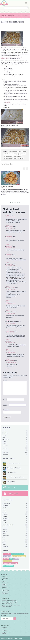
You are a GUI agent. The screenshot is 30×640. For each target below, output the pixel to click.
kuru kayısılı (20, 158)
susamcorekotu (9, 311)
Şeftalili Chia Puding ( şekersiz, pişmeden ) (15, 477)
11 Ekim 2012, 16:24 (10, 352)
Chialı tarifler (15, 433)
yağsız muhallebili (8, 158)
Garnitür (15, 520)
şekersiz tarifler (15, 450)
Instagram (4, 630)
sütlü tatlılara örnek (8, 156)
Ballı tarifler (15, 430)
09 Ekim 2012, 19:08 (10, 333)
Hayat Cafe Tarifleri (10, 287)
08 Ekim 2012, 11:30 (10, 289)
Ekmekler (15, 512)
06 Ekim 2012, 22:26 (10, 256)
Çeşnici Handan (9, 331)
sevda (7, 341)
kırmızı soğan (6, 558)
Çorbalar (15, 507)
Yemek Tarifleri (11, 15)
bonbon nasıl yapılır (7, 556)
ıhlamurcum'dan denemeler (15, 524)
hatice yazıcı (9, 254)
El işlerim (15, 435)
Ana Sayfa (3, 15)
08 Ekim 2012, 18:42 (10, 313)
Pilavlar (15, 533)
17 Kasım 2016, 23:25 (11, 362)
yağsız (18, 154)
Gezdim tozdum (15, 439)
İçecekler (15, 522)
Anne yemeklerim (15, 503)
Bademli (24, 151)
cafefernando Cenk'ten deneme (18, 556)
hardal (11, 558)
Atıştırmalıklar (15, 505)
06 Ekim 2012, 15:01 (10, 238)
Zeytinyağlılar (15, 546)
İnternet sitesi (6, 410)
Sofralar (15, 537)
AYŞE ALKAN (9, 264)
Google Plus (5, 632)
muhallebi (14, 154)
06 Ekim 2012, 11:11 (10, 217)
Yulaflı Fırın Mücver (11, 481)
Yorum (5, 380)
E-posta (5, 405)
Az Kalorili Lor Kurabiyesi (7, 186)
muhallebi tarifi (7, 154)
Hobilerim (15, 443)
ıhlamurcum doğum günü (8, 565)
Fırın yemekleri (15, 518)
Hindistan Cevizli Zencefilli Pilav (13, 463)
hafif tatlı (23, 154)
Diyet (15, 509)
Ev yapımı (15, 516)
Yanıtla (7, 225)
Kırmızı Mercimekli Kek (12, 472)
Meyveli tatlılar (25, 15)
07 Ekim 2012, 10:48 (10, 265)
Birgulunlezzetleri (10, 360)
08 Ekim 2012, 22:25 (10, 323)
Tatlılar (17, 15)
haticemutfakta (9, 226)
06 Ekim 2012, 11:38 (10, 228)
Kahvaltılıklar (15, 527)
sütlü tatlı (15, 158)
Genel (15, 437)
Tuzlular (15, 544)
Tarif (15, 540)
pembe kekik (9, 246)
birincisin (8, 351)
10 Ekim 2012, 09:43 (10, 342)
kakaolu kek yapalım (7, 561)
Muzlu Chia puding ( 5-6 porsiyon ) (14, 467)
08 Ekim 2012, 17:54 (10, 303)
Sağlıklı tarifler (15, 535)
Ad (4, 399)
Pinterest (4, 633)
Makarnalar (15, 445)
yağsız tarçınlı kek (7, 553)
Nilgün (7, 302)
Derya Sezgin (9, 236)
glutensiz (15, 441)
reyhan (7, 215)
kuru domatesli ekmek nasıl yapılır (10, 563)
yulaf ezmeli (15, 454)
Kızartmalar (15, 529)
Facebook (4, 627)
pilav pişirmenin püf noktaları (18, 553)
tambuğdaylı (16, 558)
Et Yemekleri (15, 514)
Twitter (3, 629)
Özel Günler (15, 448)
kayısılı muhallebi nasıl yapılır (15, 151)
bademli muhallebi (18, 156)
